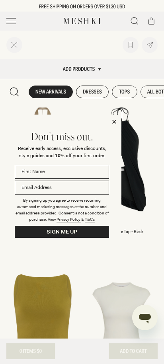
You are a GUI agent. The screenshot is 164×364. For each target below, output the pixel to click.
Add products (79, 69)
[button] (134, 21)
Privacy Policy (69, 219)
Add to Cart (133, 351)
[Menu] (11, 21)
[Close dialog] (114, 122)
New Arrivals (50, 91)
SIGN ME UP (62, 231)
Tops (124, 91)
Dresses (92, 91)
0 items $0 (31, 351)
